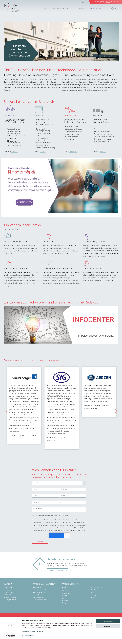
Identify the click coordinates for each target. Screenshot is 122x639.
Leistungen (46, 8)
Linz (92, 592)
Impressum (39, 631)
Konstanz (65, 600)
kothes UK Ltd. (37, 595)
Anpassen (107, 626)
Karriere (97, 8)
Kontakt (106, 8)
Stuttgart (64, 603)
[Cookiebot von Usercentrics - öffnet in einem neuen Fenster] (10, 636)
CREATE (42, 151)
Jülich (64, 598)
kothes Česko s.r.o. (38, 597)
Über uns (56, 8)
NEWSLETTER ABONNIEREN (57, 570)
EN (86, 2)
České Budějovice (96, 587)
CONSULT (14, 151)
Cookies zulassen (108, 621)
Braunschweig (66, 593)
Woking (93, 595)
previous (6, 408)
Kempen (64, 587)
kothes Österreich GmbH (40, 592)
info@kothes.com (10, 600)
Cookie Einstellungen (28, 635)
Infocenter (65, 8)
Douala (93, 590)
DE (83, 2)
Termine (81, 8)
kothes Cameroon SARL (40, 600)
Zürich (93, 597)
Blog (74, 8)
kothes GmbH (37, 587)
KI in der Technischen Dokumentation (105, 1)
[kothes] (12, 6)
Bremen (64, 595)
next (115, 408)
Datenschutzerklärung (28, 631)
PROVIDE (103, 151)
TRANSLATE (73, 151)
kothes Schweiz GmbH (39, 590)
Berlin (64, 590)
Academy (89, 8)
